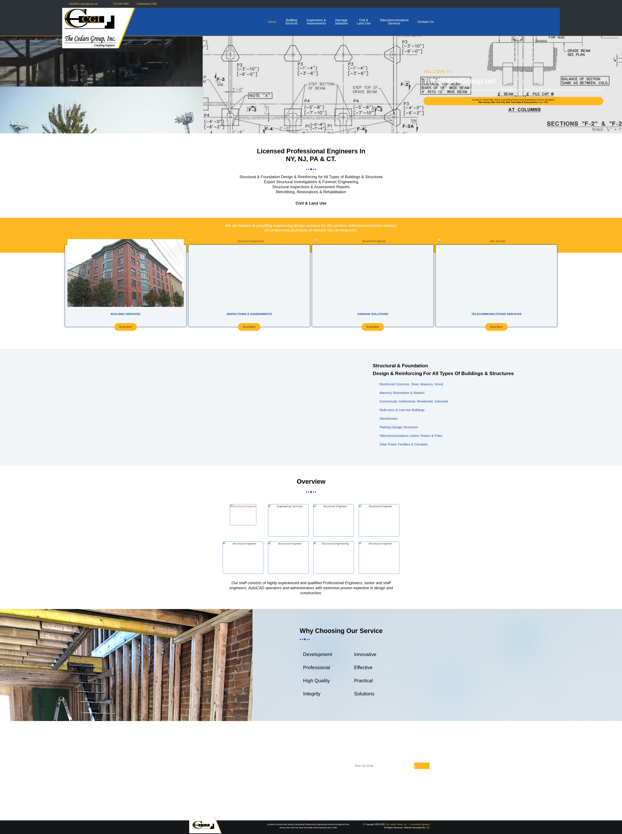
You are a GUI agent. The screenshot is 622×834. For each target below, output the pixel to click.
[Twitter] (551, 4)
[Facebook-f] (544, 4)
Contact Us (426, 22)
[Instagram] (557, 4)
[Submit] (422, 766)
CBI (428, 827)
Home (272, 22)
